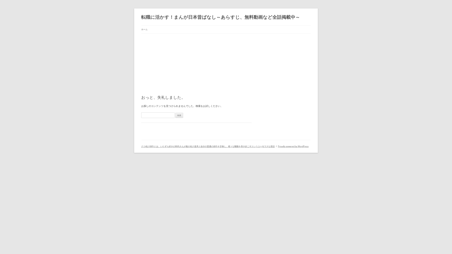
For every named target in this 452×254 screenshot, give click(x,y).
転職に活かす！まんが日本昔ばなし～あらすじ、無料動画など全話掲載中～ (220, 17)
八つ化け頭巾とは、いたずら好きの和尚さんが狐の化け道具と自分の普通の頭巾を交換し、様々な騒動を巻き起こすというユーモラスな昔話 (208, 146)
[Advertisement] (226, 60)
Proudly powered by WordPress (293, 146)
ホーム (144, 29)
